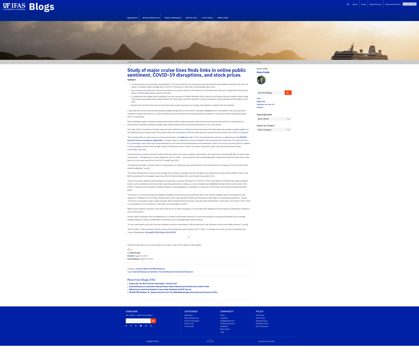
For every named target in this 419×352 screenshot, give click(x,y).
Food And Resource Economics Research (176, 272)
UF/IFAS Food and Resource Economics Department (154, 62)
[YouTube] (141, 326)
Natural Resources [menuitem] (151, 18)
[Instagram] (151, 326)
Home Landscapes (191, 321)
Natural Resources (191, 318)
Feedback (224, 318)
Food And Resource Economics (145, 272)
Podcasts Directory (227, 323)
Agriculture (188, 315)
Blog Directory (376, 4)
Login (222, 332)
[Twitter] (131, 326)
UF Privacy (260, 315)
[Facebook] (126, 326)
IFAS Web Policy (262, 323)
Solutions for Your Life (266, 104)
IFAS (273, 341)
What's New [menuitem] (223, 18)
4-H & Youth (189, 326)
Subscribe (410, 4)
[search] (288, 92)
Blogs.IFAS (261, 101)
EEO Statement (262, 326)
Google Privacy (262, 321)
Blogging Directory (227, 321)
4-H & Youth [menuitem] (207, 18)
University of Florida (264, 341)
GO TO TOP (210, 341)
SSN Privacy (260, 318)
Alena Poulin (263, 72)
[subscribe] (153, 320)
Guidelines (224, 326)
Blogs (41, 6)
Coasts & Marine (142, 269)
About (355, 4)
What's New (225, 329)
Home (363, 4)
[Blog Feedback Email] (146, 326)
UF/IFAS (260, 107)
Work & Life (188, 323)
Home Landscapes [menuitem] (173, 18)
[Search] (348, 4)
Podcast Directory (393, 4)
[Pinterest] (136, 326)
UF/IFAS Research (157, 269)
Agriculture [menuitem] (132, 18)
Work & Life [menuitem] (191, 18)
